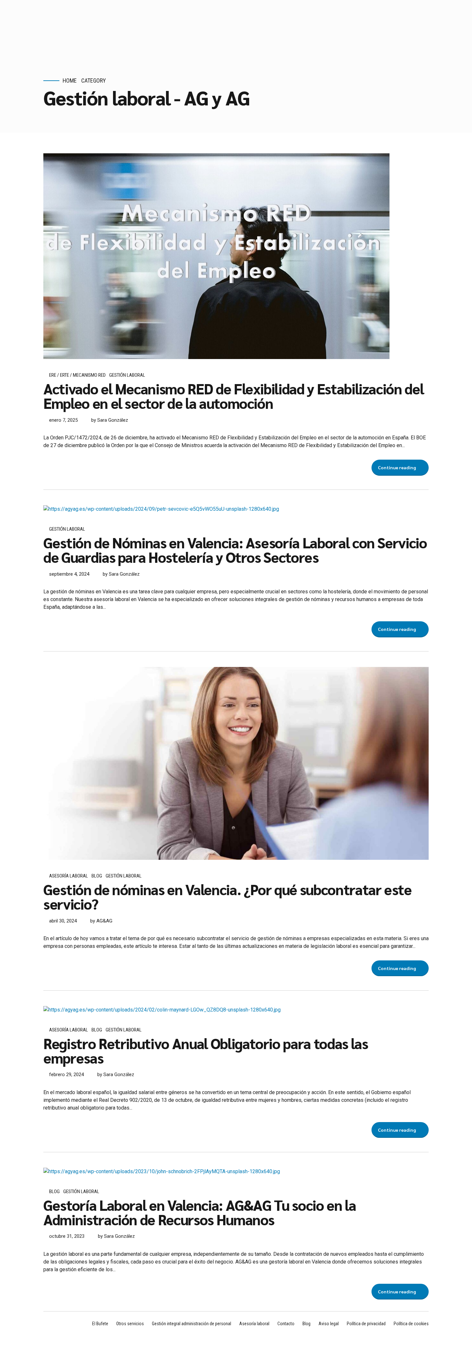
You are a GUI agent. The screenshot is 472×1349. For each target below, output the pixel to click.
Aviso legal (329, 1323)
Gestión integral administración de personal (191, 1323)
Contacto (285, 1323)
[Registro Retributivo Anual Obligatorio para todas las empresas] (236, 1010)
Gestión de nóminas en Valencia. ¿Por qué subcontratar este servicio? (227, 896)
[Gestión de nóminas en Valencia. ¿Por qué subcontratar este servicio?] (236, 763)
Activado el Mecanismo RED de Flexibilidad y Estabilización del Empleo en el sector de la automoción (233, 395)
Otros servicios (130, 1323)
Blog (97, 876)
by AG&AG (101, 921)
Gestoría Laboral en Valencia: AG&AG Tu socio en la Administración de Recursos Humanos (199, 1211)
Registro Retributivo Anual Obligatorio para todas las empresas (205, 1050)
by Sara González (109, 420)
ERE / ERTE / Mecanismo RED (77, 375)
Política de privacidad (366, 1323)
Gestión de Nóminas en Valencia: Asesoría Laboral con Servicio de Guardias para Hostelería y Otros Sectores (235, 549)
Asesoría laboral (68, 876)
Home (70, 80)
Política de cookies (411, 1323)
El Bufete (100, 1323)
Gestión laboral (127, 375)
